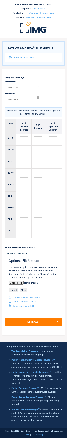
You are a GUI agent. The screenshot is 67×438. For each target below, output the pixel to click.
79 (12, 219)
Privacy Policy (37, 434)
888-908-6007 (39, 8)
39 (12, 161)
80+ (11, 230)
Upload (13, 290)
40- (9, 172)
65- (9, 207)
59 (12, 184)
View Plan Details (24, 57)
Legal (27, 434)
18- (9, 149)
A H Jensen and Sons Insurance (33, 4)
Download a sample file (24, 305)
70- (9, 219)
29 (12, 149)
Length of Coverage (14, 77)
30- (9, 161)
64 (12, 195)
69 (12, 207)
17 (11, 138)
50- (9, 184)
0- (9, 138)
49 (12, 172)
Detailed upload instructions (26, 297)
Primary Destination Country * (20, 247)
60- (9, 195)
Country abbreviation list (25, 301)
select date (38, 86)
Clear (23, 290)
